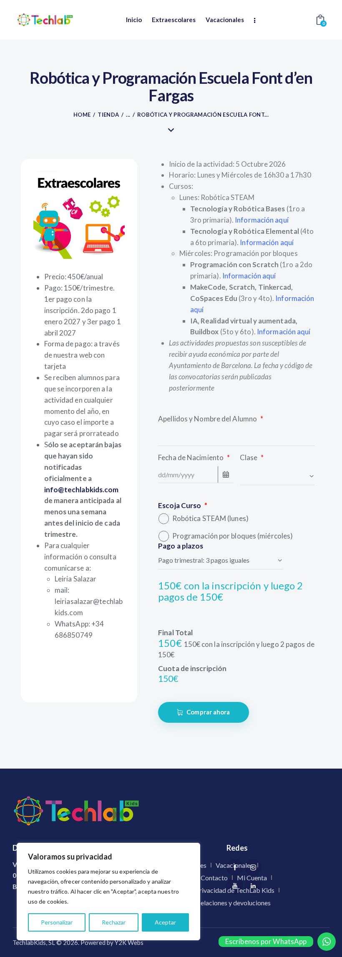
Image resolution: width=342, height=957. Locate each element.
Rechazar (114, 922)
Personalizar (57, 922)
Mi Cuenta (252, 878)
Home (82, 114)
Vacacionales (234, 865)
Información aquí (267, 242)
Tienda (108, 114)
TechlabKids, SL (34, 942)
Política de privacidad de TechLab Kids (219, 890)
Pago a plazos (180, 545)
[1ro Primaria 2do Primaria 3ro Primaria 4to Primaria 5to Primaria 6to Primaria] (277, 475)
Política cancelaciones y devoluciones (217, 903)
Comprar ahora (208, 712)
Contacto (214, 878)
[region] (108, 891)
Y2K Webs (129, 942)
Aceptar (165, 922)
